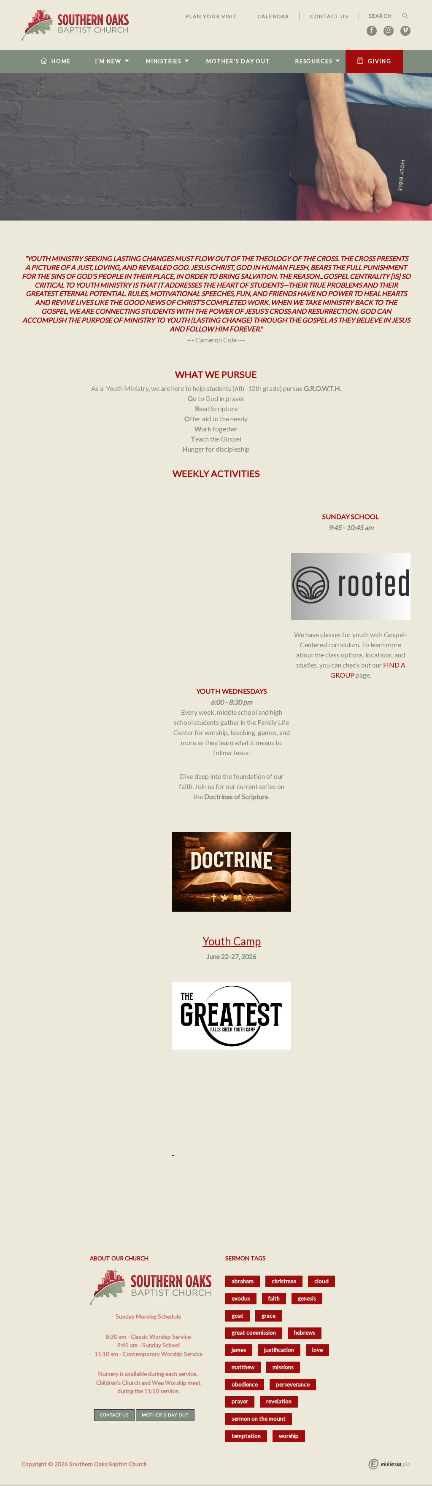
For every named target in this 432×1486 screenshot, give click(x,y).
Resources (313, 61)
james (239, 1349)
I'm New (108, 61)
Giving (379, 61)
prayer (240, 1401)
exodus (241, 1298)
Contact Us (329, 16)
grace (268, 1315)
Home (61, 61)
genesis (307, 1298)
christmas (284, 1281)
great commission (254, 1332)
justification (279, 1349)
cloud (321, 1281)
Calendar (273, 16)
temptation (246, 1435)
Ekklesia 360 (389, 1465)
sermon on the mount (259, 1418)
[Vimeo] (405, 31)
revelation (279, 1401)
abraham (243, 1281)
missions (283, 1367)
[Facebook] (372, 31)
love (317, 1349)
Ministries (163, 61)
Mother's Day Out (238, 61)
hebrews (304, 1332)
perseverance (293, 1384)
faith (274, 1298)
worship (289, 1435)
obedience (245, 1384)
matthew (243, 1367)
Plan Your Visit (211, 16)
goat (237, 1315)
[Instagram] (388, 31)
